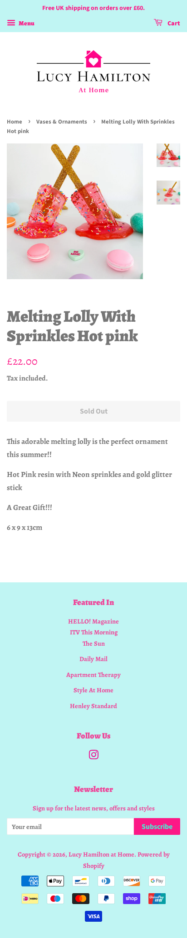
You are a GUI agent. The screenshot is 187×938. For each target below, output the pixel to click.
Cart (173, 23)
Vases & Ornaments (61, 122)
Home (14, 122)
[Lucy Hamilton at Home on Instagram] (93, 756)
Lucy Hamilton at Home (101, 854)
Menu (26, 23)
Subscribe (157, 827)
